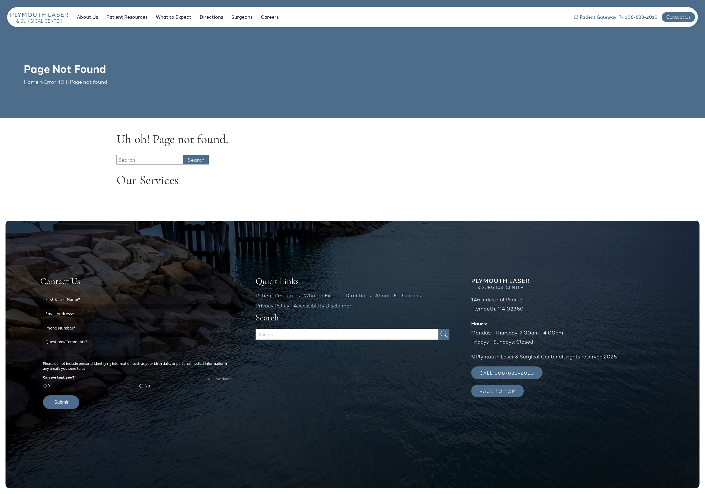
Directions (211, 16)
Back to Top (497, 391)
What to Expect (173, 16)
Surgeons (242, 16)
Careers (270, 16)
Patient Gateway (598, 17)
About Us (87, 16)
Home (31, 81)
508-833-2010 (641, 17)
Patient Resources (127, 16)
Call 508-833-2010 (506, 372)
